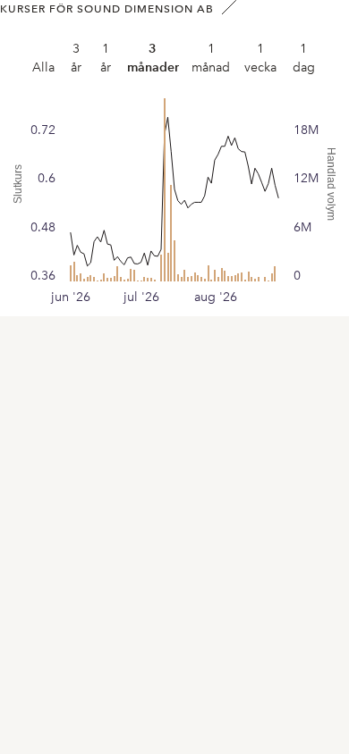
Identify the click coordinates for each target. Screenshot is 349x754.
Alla (43, 67)
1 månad (211, 58)
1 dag (304, 58)
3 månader (153, 58)
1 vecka (260, 58)
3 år (76, 58)
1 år (105, 58)
